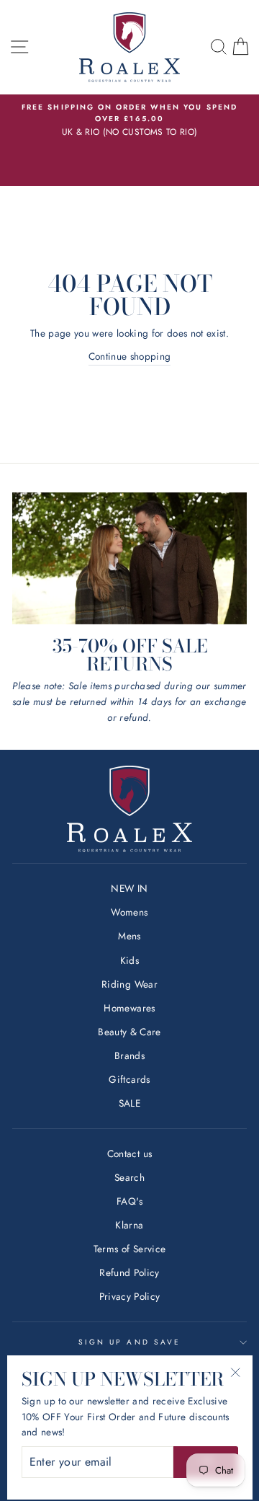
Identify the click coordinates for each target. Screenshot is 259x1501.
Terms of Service (129, 1248)
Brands (129, 1055)
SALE (129, 1103)
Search (129, 1177)
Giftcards (129, 1079)
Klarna (129, 1225)
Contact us (129, 1153)
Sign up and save (129, 1342)
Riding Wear (129, 984)
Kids (129, 960)
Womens (129, 912)
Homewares (129, 1008)
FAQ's (129, 1201)
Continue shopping (129, 356)
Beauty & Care (129, 1031)
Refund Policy (129, 1272)
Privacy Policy (129, 1296)
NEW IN (129, 888)
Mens (129, 936)
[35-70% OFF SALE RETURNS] (129, 558)
